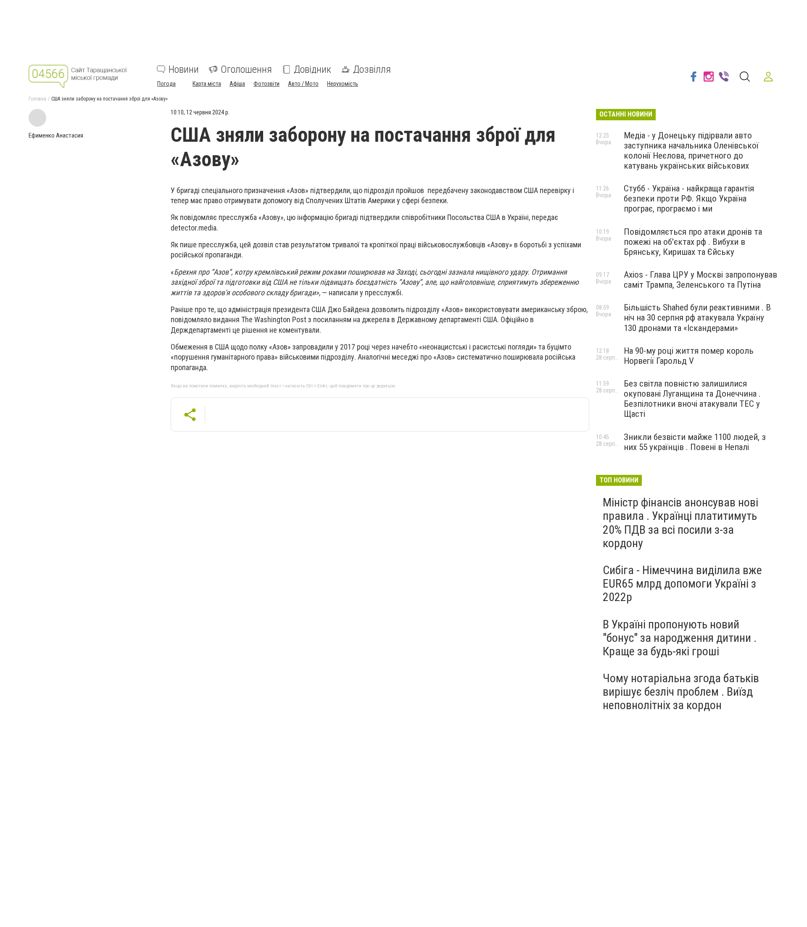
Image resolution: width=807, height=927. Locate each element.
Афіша (237, 83)
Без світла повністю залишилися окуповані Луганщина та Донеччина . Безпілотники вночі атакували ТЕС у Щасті (692, 399)
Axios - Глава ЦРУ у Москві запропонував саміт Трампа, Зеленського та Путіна (700, 280)
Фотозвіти (266, 83)
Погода (166, 83)
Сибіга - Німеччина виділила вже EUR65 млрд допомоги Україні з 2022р (682, 583)
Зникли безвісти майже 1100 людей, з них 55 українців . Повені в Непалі (695, 442)
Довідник (312, 69)
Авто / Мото (303, 83)
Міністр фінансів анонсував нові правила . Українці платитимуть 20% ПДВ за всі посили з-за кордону (680, 522)
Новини (184, 69)
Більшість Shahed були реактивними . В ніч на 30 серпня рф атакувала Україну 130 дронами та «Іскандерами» (697, 317)
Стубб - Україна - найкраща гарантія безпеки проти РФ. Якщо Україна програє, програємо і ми (689, 198)
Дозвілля (372, 69)
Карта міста (207, 83)
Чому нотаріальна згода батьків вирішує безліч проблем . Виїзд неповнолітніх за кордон (681, 691)
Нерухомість (342, 83)
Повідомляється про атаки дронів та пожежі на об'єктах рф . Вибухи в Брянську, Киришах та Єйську (693, 242)
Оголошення (246, 69)
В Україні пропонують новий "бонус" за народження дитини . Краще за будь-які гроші (680, 637)
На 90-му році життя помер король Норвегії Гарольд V (689, 356)
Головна (37, 99)
